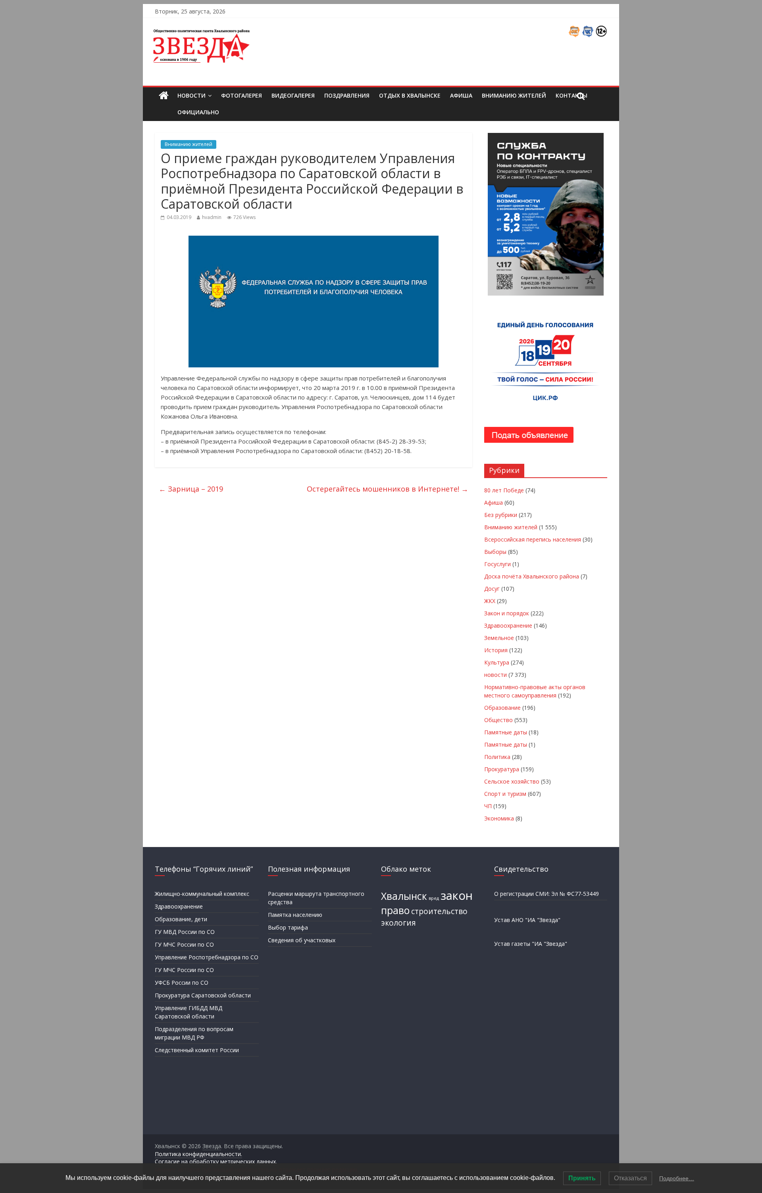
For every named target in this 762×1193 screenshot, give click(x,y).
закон (457, 895)
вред (434, 898)
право (395, 910)
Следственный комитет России (197, 1050)
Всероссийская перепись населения (532, 539)
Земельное (499, 638)
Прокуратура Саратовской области (203, 995)
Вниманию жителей (514, 95)
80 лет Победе (504, 490)
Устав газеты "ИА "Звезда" (530, 943)
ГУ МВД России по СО (185, 932)
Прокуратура (501, 769)
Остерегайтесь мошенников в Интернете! (387, 489)
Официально (198, 112)
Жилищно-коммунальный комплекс (202, 893)
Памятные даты (505, 732)
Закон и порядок (506, 613)
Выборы (495, 551)
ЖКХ (489, 601)
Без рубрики (500, 515)
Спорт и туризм (505, 793)
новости (495, 674)
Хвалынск (404, 896)
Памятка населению (295, 914)
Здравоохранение (508, 625)
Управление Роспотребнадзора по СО (206, 957)
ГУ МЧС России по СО (184, 944)
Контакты (571, 95)
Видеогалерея (293, 95)
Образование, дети (181, 919)
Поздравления (346, 95)
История (496, 650)
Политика (497, 757)
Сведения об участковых (301, 940)
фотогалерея (241, 95)
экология (398, 923)
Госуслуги (497, 564)
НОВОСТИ (191, 95)
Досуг (492, 588)
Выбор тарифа (288, 927)
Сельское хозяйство (511, 781)
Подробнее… (676, 1178)
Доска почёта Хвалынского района (531, 576)
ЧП (488, 806)
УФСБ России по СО (181, 982)
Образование (502, 707)
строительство (439, 911)
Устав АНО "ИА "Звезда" (527, 920)
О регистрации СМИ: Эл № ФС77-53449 (546, 893)
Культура (496, 662)
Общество (498, 720)
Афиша (461, 95)
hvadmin (211, 217)
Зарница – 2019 (191, 489)
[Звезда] (164, 95)
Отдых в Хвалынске (410, 95)
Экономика (499, 818)
